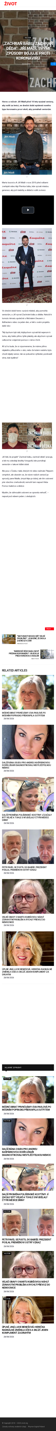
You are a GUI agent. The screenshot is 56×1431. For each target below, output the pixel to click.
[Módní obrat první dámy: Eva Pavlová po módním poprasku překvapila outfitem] (28, 692)
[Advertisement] (28, 391)
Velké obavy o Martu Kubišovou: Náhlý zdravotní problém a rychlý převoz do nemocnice (23, 920)
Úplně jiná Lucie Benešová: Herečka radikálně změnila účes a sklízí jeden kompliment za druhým (27, 972)
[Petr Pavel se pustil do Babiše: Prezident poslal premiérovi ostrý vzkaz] (28, 846)
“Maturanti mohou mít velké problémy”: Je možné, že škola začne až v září (31, 639)
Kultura (28, 37)
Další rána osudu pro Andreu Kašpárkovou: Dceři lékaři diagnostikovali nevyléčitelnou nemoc (26, 765)
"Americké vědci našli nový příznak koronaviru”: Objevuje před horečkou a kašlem (24, 654)
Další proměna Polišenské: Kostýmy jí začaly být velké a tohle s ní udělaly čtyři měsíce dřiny (27, 817)
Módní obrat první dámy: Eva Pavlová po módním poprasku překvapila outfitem (24, 714)
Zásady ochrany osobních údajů (14, 1427)
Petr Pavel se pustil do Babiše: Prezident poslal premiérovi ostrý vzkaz (24, 868)
